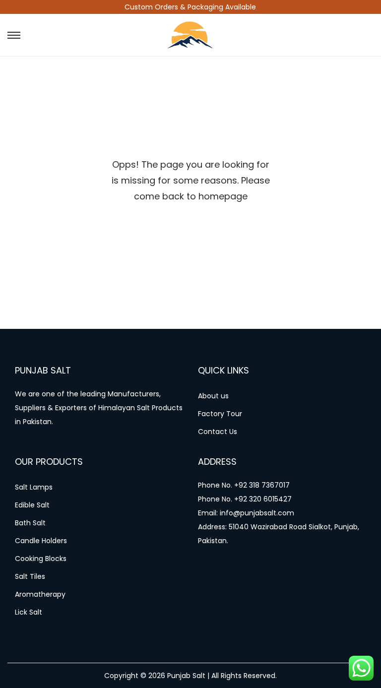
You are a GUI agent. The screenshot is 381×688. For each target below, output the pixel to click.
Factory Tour (220, 414)
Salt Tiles (30, 576)
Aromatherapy (40, 594)
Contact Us (217, 432)
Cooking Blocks (40, 558)
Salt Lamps (34, 487)
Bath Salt (30, 523)
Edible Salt (32, 505)
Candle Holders (41, 541)
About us (213, 396)
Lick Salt (28, 612)
